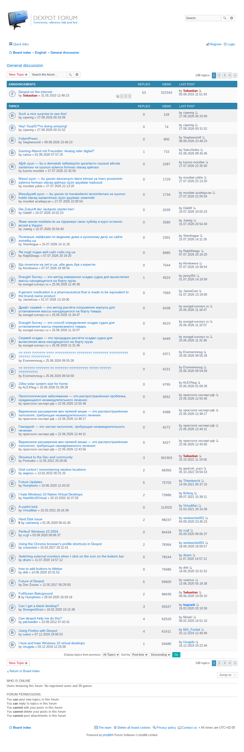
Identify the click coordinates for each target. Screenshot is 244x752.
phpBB (107, 735)
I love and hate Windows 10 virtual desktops (52, 643)
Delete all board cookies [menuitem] (134, 727)
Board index (22, 727)
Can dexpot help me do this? (40, 618)
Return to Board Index (25, 671)
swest (27, 634)
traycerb (189, 605)
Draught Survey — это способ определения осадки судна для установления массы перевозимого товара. (67, 324)
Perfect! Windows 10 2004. (39, 531)
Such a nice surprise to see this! (43, 114)
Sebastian (30, 95)
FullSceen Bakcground (36, 593)
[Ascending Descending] (161, 654)
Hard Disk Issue (30, 519)
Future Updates (30, 482)
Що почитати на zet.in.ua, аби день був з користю (57, 264)
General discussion (25, 65)
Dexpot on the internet (35, 92)
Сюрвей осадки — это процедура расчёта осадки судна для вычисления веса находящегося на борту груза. (65, 340)
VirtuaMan (30, 510)
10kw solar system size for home (43, 384)
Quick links (21, 44)
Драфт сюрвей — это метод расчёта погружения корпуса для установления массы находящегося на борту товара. (67, 309)
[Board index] (25, 22)
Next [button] (235, 75)
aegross (28, 473)
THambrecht (191, 481)
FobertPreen (28, 138)
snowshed (30, 547)
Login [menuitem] (231, 44)
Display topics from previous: (83, 654)
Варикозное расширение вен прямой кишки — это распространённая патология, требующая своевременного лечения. (73, 444)
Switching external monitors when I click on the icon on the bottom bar (71, 556)
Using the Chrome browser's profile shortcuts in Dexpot (60, 544)
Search (224, 18)
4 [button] (230, 75)
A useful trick (28, 507)
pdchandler (30, 622)
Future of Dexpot (31, 581)
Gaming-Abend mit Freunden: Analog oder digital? (56, 151)
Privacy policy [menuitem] (166, 727)
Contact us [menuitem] (189, 727)
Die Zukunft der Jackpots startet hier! (46, 209)
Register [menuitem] (216, 44)
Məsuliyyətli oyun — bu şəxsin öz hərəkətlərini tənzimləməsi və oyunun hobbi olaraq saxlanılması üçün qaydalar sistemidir (72, 196)
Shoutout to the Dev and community (46, 457)
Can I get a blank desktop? (39, 606)
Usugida (28, 647)
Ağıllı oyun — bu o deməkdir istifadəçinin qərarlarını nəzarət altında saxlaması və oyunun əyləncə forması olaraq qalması (69, 165)
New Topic (16, 74)
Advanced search (231, 18)
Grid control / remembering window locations (52, 469)
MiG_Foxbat (191, 629)
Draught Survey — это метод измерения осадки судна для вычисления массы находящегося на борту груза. (74, 279)
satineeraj (32, 523)
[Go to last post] (200, 91)
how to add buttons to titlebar (40, 569)
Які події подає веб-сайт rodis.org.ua (47, 252)
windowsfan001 (193, 518)
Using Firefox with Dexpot (38, 631)
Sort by (126, 654)
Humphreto (30, 485)
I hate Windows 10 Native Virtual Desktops (50, 494)
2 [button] (219, 75)
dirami (27, 560)
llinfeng (188, 493)
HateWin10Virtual (35, 498)
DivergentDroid (33, 609)
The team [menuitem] (105, 727)
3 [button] (224, 75)
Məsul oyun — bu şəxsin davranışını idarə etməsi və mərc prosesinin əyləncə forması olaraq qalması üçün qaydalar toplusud (70, 180)
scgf (26, 535)
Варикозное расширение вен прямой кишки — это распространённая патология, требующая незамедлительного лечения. (73, 413)
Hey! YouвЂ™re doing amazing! (43, 126)
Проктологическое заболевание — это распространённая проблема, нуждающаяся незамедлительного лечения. (72, 398)
